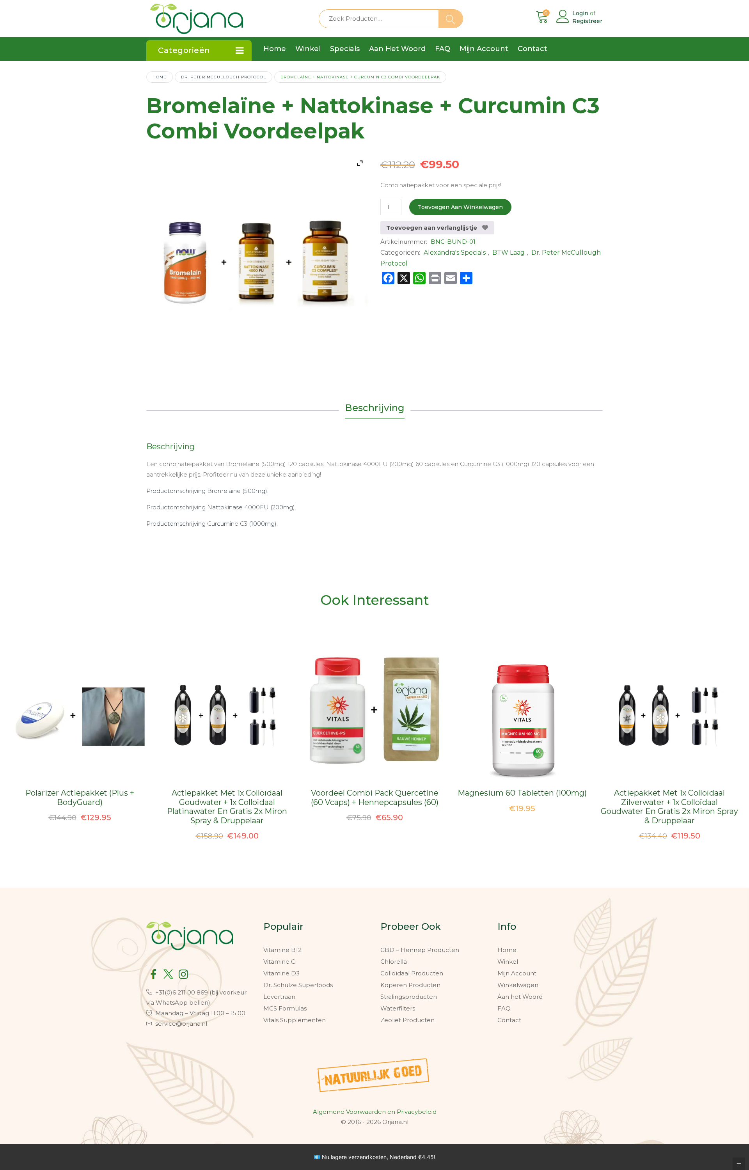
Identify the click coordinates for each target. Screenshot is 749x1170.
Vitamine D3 (281, 973)
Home (160, 76)
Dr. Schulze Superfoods (298, 985)
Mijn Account (516, 973)
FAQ (504, 1008)
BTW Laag (508, 252)
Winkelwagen (517, 985)
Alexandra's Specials (455, 252)
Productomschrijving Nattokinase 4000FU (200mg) (220, 507)
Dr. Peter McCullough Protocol (223, 76)
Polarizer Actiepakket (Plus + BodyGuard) (79, 797)
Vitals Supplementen (294, 1020)
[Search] (450, 19)
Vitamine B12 (282, 950)
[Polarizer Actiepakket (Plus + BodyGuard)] (80, 716)
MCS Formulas (285, 1008)
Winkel (507, 961)
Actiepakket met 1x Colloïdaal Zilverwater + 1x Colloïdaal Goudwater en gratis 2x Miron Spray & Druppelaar (669, 806)
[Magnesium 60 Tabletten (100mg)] (522, 716)
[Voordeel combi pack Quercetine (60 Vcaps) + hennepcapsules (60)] (375, 716)
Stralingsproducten (408, 996)
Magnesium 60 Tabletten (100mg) (522, 793)
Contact (509, 1020)
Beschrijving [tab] (375, 407)
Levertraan (279, 996)
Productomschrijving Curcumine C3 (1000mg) (211, 523)
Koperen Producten (410, 985)
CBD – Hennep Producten (419, 950)
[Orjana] (196, 17)
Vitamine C (279, 961)
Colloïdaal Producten (411, 973)
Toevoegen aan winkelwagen (460, 207)
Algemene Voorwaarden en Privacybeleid (375, 1111)
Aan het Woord (520, 996)
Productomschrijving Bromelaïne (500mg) (206, 491)
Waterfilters (397, 1008)
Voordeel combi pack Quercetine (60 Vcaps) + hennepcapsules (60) (374, 797)
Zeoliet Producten (407, 1020)
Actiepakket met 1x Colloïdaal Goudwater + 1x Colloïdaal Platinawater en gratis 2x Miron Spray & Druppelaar (227, 806)
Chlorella (393, 961)
